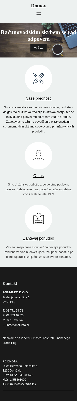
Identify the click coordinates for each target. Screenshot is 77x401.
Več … (38, 47)
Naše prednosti (38, 98)
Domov (38, 5)
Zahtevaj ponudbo (38, 238)
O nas (38, 175)
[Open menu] (38, 14)
